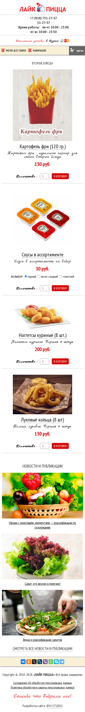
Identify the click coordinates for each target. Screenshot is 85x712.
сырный (32, 276)
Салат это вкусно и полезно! (42, 583)
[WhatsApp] (50, 661)
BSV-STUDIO (54, 705)
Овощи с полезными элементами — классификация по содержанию (42, 525)
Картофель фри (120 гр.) (43, 146)
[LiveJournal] (39, 661)
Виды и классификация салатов (42, 639)
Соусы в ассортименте (42, 254)
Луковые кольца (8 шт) (42, 419)
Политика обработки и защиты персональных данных (43, 687)
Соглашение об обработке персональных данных (42, 683)
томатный (68, 276)
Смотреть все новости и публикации (42, 648)
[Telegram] (62, 661)
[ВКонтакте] (23, 661)
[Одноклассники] (28, 661)
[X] (34, 661)
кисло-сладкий (49, 276)
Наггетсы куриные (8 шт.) (42, 335)
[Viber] (45, 661)
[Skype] (56, 661)
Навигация (39, 50)
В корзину (60, 176)
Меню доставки (16, 50)
